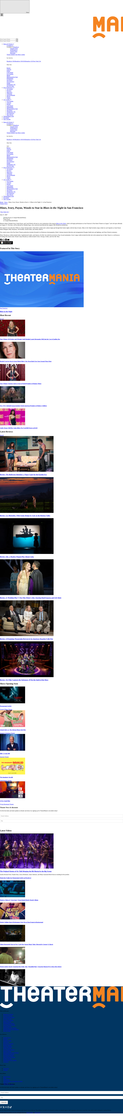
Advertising (6, 1080)
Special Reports (11, 95)
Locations (9, 45)
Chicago (9, 69)
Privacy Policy (30, 1112)
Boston (8, 68)
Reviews (9, 90)
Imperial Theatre (4, 757)
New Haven (10, 115)
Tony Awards (6, 119)
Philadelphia (10, 78)
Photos (8, 96)
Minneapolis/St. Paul (12, 77)
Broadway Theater (8, 1014)
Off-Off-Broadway (26, 61)
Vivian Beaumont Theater (7, 804)
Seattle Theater (7, 1026)
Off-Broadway (17, 61)
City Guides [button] (6, 99)
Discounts (12, 53)
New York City (5, 212)
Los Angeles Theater (8, 1017)
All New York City (36, 61)
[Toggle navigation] (2, 14)
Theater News (3, 203)
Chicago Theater (7, 1016)
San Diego (9, 80)
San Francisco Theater (9, 1025)
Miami (8, 75)
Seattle (8, 83)
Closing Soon (13, 51)
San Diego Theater (8, 1056)
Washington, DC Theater (10, 1028)
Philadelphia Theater (8, 1023)
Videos (8, 98)
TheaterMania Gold (8, 116)
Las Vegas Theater (8, 1020)
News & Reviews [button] (8, 87)
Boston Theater (7, 1019)
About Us (6, 1083)
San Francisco (10, 81)
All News (5, 1062)
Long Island (10, 72)
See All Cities (10, 86)
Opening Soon (14, 48)
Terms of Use (37, 1112)
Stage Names (6, 1076)
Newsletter (6, 118)
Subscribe (4, 825)
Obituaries (9, 93)
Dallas (8, 71)
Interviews (9, 92)
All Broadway (14, 50)
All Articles (10, 89)
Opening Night (7, 1040)
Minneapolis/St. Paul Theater (11, 1029)
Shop (4, 1078)
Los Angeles (10, 74)
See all (2, 319)
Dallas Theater (7, 1048)
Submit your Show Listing (18, 54)
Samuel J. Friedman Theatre (7, 733)
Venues (9, 54)
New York (6, 1068)
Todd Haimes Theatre (5, 780)
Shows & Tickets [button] (8, 44)
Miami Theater (7, 1022)
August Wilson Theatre (6, 709)
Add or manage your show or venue (12, 1081)
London (5, 1070)
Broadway (16, 47)
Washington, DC (11, 84)
